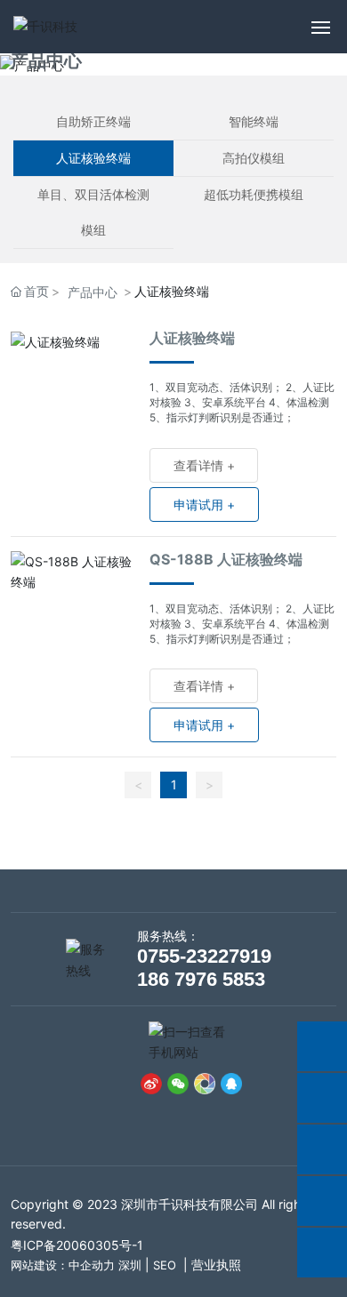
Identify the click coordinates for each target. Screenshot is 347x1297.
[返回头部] (322, 1252)
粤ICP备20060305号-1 (77, 1245)
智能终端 (253, 121)
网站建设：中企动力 (63, 1265)
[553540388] (322, 1201)
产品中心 (46, 60)
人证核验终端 (93, 157)
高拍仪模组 (253, 157)
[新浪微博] (151, 1083)
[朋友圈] (204, 1083)
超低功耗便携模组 (253, 194)
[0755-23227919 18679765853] (322, 1098)
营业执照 (216, 1264)
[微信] (178, 1083)
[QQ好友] (231, 1083)
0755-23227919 (204, 956)
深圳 (129, 1265)
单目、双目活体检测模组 (93, 212)
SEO (164, 1265)
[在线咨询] (322, 1046)
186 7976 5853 (201, 979)
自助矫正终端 (93, 121)
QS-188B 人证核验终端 (226, 559)
